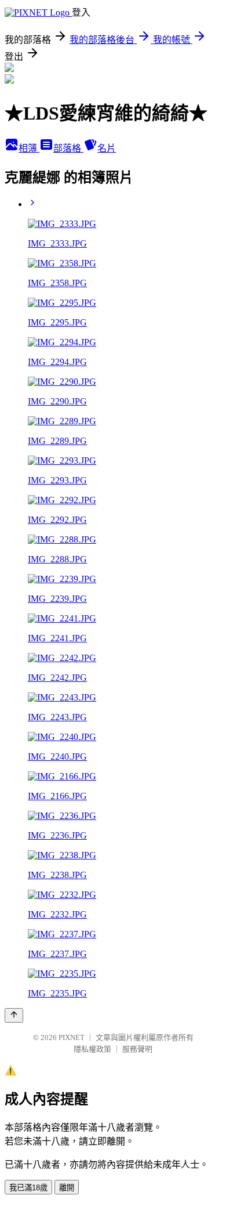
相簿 (29, 148)
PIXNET (72, 1037)
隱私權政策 (92, 1049)
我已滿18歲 (28, 1187)
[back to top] (14, 1015)
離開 (66, 1187)
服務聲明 (137, 1049)
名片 (106, 148)
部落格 (68, 148)
